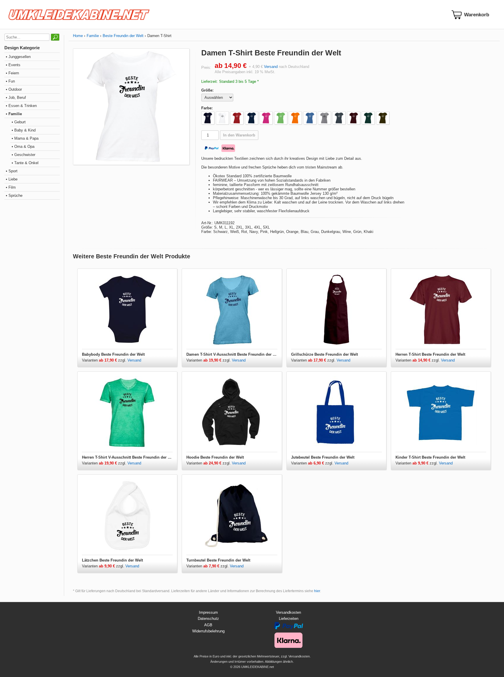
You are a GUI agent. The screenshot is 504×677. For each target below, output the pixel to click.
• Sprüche (14, 195)
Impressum (208, 612)
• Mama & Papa (25, 138)
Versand (271, 66)
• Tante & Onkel (25, 163)
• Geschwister (23, 154)
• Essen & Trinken (21, 106)
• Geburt (19, 122)
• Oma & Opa (23, 146)
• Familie (14, 114)
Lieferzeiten (288, 618)
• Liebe (12, 179)
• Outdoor (14, 89)
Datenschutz (208, 618)
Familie (93, 36)
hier (317, 591)
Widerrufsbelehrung (208, 631)
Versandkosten (288, 612)
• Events (13, 65)
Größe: (207, 90)
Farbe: (207, 108)
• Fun (10, 81)
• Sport (12, 171)
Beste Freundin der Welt (123, 36)
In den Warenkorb (239, 135)
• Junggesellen (18, 57)
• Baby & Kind (24, 130)
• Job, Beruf (16, 97)
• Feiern (12, 73)
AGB (208, 625)
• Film (11, 187)
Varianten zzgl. (104, 360)
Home (78, 36)
